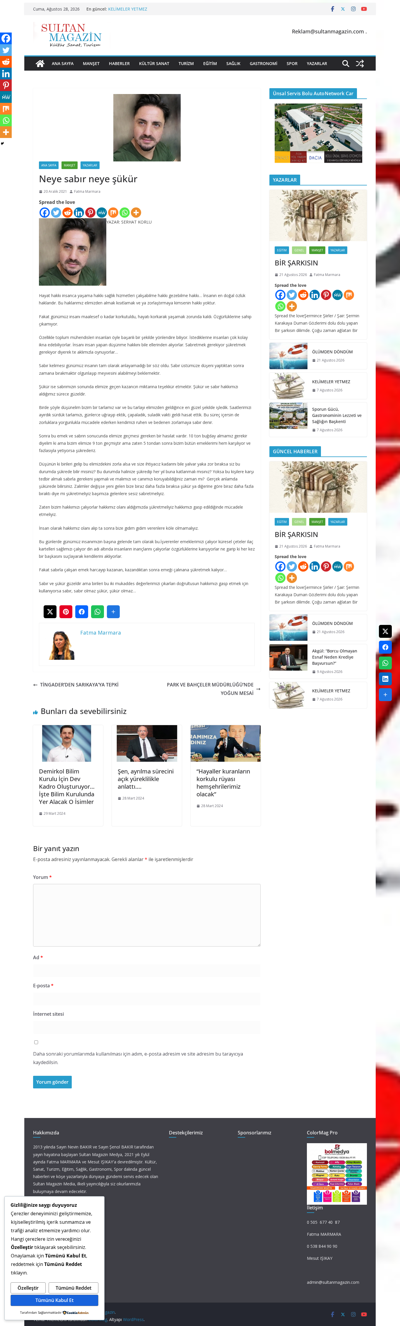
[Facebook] (45, 212)
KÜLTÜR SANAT (154, 63)
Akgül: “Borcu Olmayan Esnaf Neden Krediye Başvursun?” (334, 657)
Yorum (42, 877)
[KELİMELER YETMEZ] (288, 386)
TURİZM (186, 63)
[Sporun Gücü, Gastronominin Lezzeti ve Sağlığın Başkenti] (288, 420)
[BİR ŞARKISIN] (318, 215)
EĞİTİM (210, 63)
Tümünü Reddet (73, 1288)
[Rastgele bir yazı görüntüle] (360, 64)
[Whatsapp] (124, 212)
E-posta (43, 985)
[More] (136, 212)
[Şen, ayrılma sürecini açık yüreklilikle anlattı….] (147, 729)
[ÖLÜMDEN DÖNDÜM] (288, 356)
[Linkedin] (79, 212)
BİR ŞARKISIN (296, 262)
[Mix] (113, 212)
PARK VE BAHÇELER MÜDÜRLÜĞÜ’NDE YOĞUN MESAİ (210, 688)
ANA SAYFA (62, 63)
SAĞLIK (233, 63)
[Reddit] (67, 212)
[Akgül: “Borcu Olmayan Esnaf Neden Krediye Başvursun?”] (288, 661)
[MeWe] (102, 212)
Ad (38, 957)
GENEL (299, 250)
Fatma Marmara (87, 191)
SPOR (292, 63)
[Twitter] (56, 212)
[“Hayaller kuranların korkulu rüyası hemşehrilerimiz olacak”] (226, 729)
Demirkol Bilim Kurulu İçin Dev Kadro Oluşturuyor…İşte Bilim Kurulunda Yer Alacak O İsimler (67, 786)
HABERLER (119, 63)
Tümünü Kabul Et (54, 1300)
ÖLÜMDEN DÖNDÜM (332, 351)
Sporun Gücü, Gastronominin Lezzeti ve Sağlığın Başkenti (337, 415)
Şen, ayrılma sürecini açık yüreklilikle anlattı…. (146, 778)
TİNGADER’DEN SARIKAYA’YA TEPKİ (79, 684)
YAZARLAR (317, 63)
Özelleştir (28, 1288)
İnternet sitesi (48, 1014)
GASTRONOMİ (263, 63)
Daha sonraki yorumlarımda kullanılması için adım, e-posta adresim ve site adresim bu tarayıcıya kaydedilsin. (138, 1058)
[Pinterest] (90, 212)
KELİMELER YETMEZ (127, 9)
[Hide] (2, 143)
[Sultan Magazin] (40, 64)
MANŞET (91, 63)
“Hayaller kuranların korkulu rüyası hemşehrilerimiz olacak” (223, 782)
